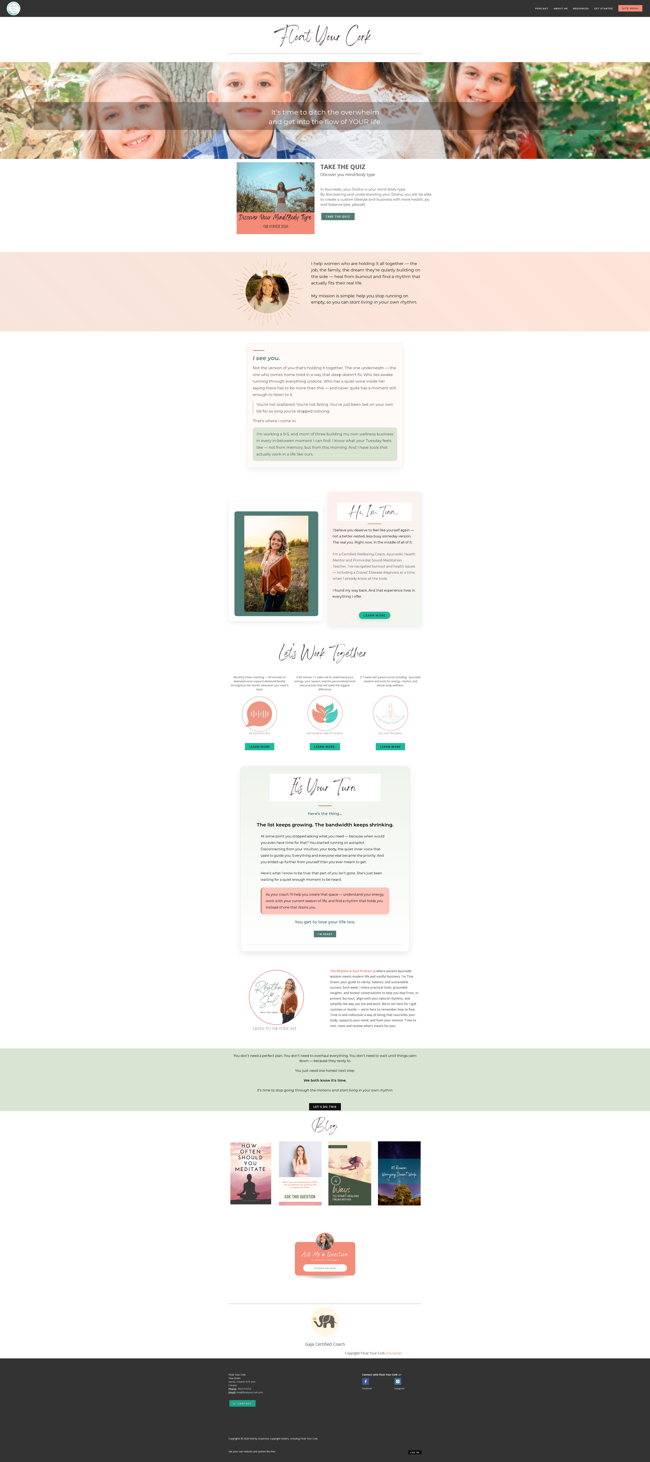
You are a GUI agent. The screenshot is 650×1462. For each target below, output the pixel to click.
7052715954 (244, 1388)
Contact (244, 1403)
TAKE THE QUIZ (338, 216)
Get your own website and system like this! (252, 1451)
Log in (414, 1452)
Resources (581, 8)
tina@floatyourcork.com (249, 1392)
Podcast (541, 8)
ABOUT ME (561, 8)
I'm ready (325, 934)
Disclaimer (394, 1353)
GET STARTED (603, 8)
